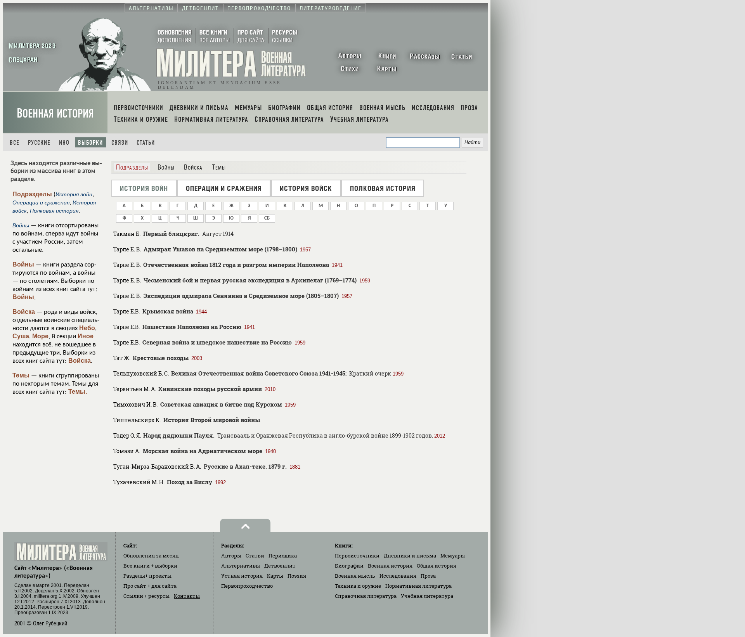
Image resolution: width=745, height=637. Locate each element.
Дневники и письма (410, 555)
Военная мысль (355, 575)
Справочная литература (366, 595)
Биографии (349, 565)
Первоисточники (357, 555)
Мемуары (452, 555)
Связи (119, 142)
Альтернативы (240, 565)
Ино (64, 142)
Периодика (283, 555)
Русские (39, 142)
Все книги (150, 565)
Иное (86, 336)
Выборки (90, 142)
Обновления (151, 555)
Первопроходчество (247, 585)
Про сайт (150, 585)
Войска (23, 311)
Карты (275, 575)
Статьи (146, 142)
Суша (20, 336)
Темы (20, 375)
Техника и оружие (358, 585)
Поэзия (297, 575)
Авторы (231, 555)
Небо (87, 328)
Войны (23, 264)
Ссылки (146, 595)
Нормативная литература (418, 585)
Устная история (242, 575)
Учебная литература (427, 595)
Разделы (147, 575)
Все (14, 142)
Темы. (77, 391)
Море (40, 336)
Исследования (397, 575)
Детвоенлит (280, 565)
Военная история (55, 113)
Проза (428, 575)
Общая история (436, 565)
